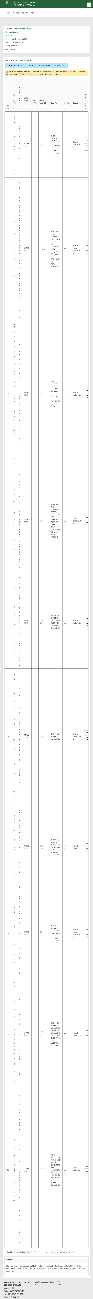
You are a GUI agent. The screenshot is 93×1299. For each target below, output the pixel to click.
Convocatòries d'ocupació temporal (19, 29)
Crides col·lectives (11, 32)
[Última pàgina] (84, 1252)
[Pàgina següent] (79, 1252)
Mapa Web (37, 1283)
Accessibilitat (48, 1282)
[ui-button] (89, 4)
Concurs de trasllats (13, 42)
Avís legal (58, 1283)
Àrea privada (9, 49)
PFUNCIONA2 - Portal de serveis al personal (27, 3)
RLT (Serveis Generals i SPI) (15, 39)
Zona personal (10, 46)
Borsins (7, 35)
